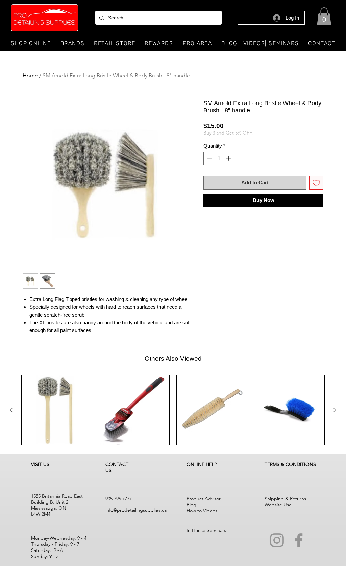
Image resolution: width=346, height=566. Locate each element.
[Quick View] (57, 410)
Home (30, 75)
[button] (324, 16)
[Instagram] (277, 540)
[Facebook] (299, 540)
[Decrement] (209, 158)
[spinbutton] (219, 158)
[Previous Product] (11, 410)
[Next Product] (334, 410)
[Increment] (229, 158)
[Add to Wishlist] (316, 183)
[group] (173, 410)
